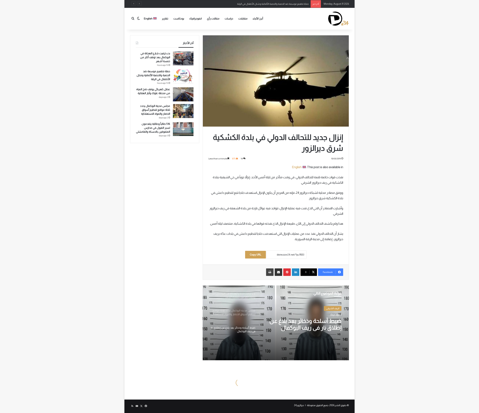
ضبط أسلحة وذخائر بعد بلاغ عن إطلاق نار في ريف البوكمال (305, 324)
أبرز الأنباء (258, 18)
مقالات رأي (213, 18)
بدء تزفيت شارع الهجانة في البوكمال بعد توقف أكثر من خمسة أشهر (155, 57)
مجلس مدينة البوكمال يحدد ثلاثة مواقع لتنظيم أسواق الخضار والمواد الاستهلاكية (155, 109)
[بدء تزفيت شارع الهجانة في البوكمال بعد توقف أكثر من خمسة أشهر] (183, 58)
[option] (276, 322)
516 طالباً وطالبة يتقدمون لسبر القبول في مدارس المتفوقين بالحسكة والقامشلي (153, 127)
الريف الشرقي (332, 308)
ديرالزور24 (299, 405)
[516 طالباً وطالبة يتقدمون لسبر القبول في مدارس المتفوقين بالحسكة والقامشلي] (183, 129)
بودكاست (178, 18)
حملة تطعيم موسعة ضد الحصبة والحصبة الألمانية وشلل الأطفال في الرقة (153, 75)
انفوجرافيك (195, 18)
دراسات (229, 18)
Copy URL (255, 254)
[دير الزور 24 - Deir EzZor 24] (338, 19)
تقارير (165, 18)
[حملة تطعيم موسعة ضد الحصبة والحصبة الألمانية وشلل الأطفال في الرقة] (183, 76)
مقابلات (243, 18)
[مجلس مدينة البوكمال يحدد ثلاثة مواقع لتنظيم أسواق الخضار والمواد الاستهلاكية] (183, 111)
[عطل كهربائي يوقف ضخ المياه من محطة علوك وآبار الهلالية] (183, 94)
